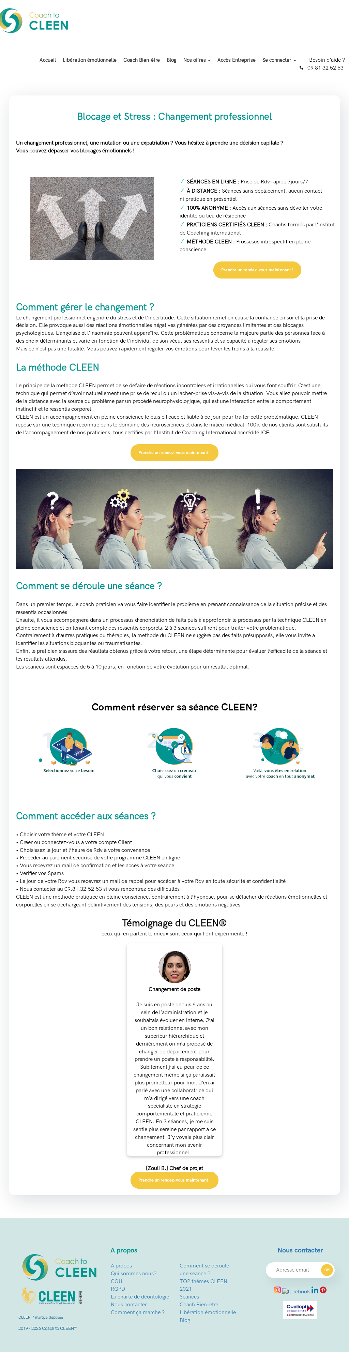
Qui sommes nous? (133, 1274)
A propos (121, 1266)
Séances (189, 1297)
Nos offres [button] (195, 60)
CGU (116, 1281)
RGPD (118, 1289)
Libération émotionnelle (90, 60)
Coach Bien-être (141, 60)
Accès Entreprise (236, 60)
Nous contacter (129, 1305)
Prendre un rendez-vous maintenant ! (257, 270)
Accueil (48, 60)
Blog (172, 60)
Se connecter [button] (277, 60)
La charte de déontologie (140, 1297)
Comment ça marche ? (138, 1312)
